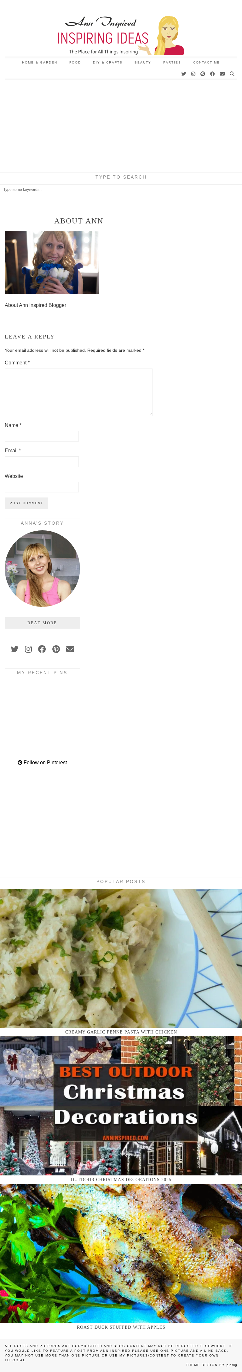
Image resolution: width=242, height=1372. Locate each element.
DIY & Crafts (108, 62)
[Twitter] (184, 74)
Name (13, 425)
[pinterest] (56, 649)
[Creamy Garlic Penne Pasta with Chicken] (121, 958)
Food (75, 62)
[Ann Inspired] (121, 28)
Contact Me (206, 62)
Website (14, 476)
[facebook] (42, 649)
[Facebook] (213, 74)
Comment (17, 362)
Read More (42, 622)
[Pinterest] (203, 74)
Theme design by (211, 1365)
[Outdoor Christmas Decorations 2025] (121, 1105)
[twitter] (15, 649)
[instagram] (28, 649)
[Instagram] (193, 74)
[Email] (222, 74)
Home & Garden (39, 62)
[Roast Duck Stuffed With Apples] (121, 1253)
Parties (172, 62)
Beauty (143, 62)
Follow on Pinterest (44, 762)
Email (13, 450)
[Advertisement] (121, 127)
